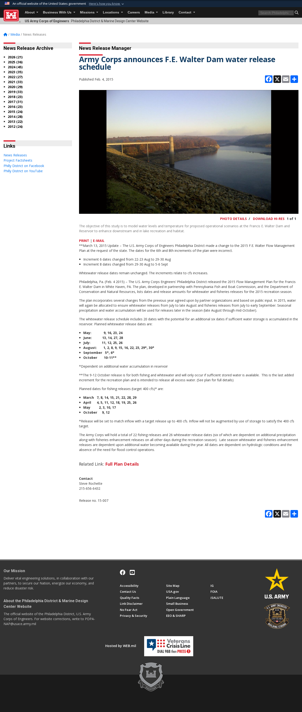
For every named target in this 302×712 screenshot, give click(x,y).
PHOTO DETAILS (233, 218)
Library (168, 12)
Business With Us (57, 12)
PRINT (84, 240)
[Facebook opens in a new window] (123, 572)
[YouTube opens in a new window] (132, 572)
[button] (107, 3)
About (30, 12)
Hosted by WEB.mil (120, 645)
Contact (185, 12)
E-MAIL (99, 240)
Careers (134, 12)
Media (150, 12)
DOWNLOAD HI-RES (269, 218)
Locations (111, 12)
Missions (88, 12)
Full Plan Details (122, 464)
